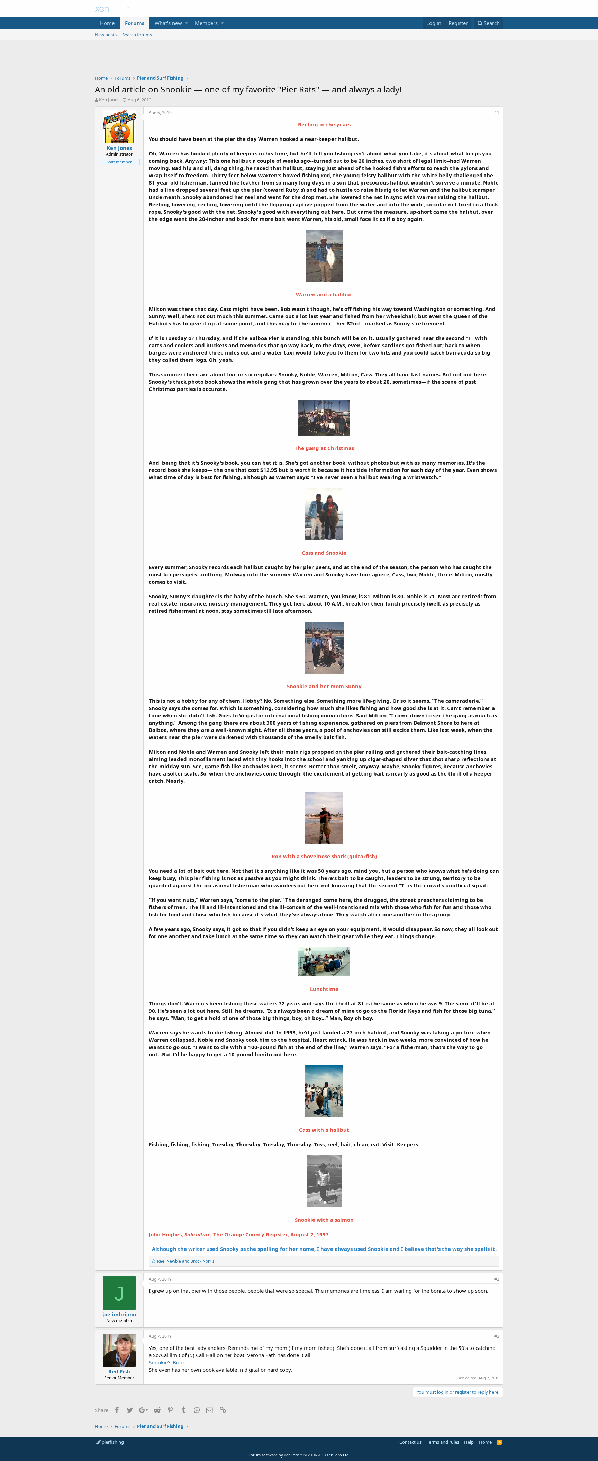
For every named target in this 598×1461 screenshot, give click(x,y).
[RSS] (499, 1442)
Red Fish (119, 1371)
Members (206, 22)
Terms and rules (443, 1442)
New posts (106, 35)
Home (107, 22)
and (186, 1261)
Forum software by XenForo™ (299, 1455)
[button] (186, 23)
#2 (496, 1279)
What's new (168, 22)
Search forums (137, 35)
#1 (496, 113)
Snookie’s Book (167, 1362)
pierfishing (112, 1442)
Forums (134, 22)
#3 (496, 1336)
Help (469, 1442)
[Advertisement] (299, 59)
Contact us (410, 1442)
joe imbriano (119, 1314)
